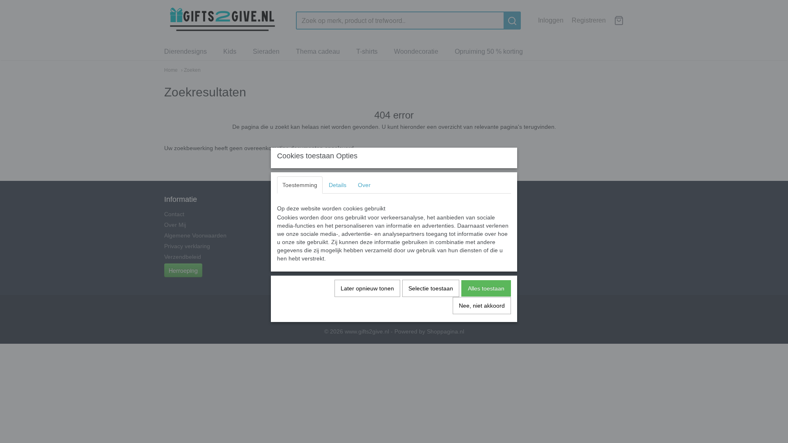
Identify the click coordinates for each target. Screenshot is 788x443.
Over (364, 185)
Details (337, 185)
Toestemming (299, 185)
